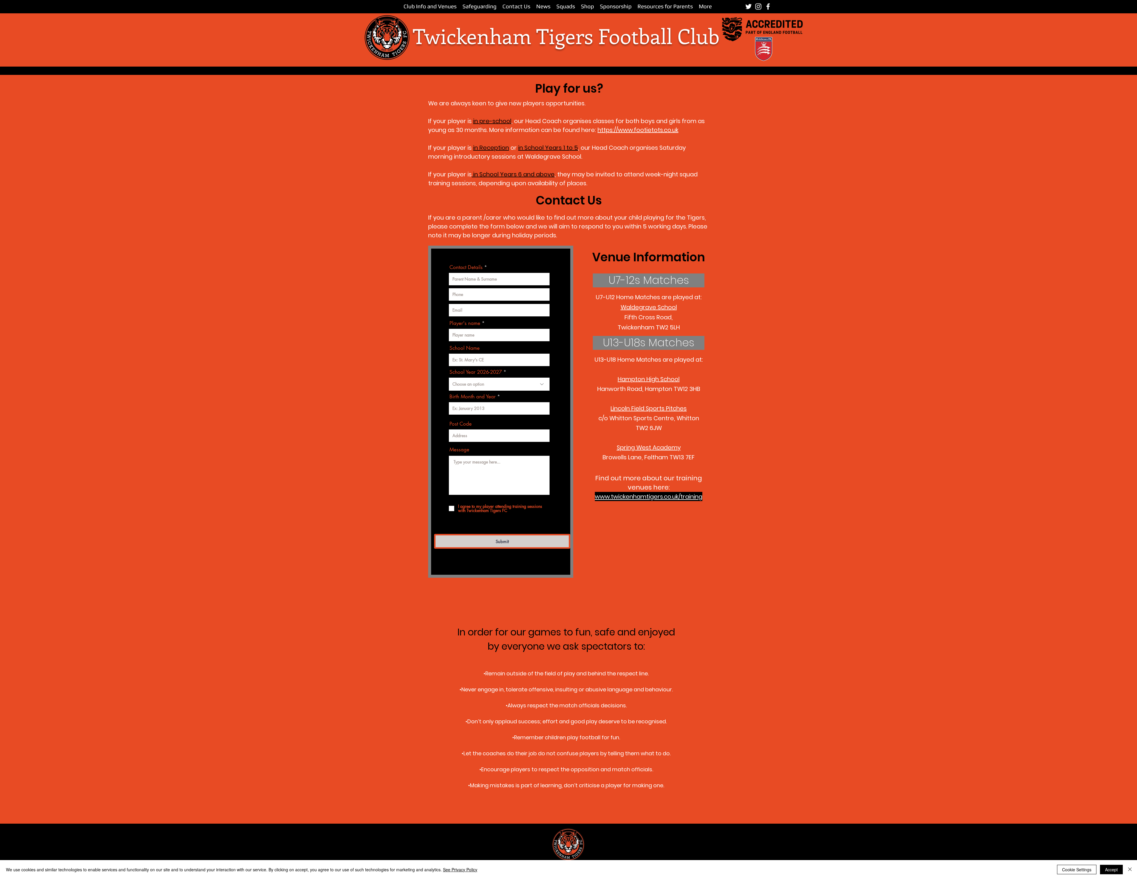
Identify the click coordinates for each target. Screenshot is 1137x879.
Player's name (464, 323)
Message (459, 449)
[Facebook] (768, 6)
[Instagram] (758, 6)
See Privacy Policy (460, 869)
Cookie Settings (1076, 869)
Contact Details (466, 267)
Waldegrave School (649, 307)
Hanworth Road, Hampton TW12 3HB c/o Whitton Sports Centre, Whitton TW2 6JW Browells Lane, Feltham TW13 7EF (648, 418)
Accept (1111, 869)
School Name (464, 348)
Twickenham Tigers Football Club (566, 35)
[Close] (1129, 869)
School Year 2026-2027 (475, 372)
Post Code (460, 423)
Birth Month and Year (472, 396)
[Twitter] (748, 6)
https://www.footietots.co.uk (638, 130)
